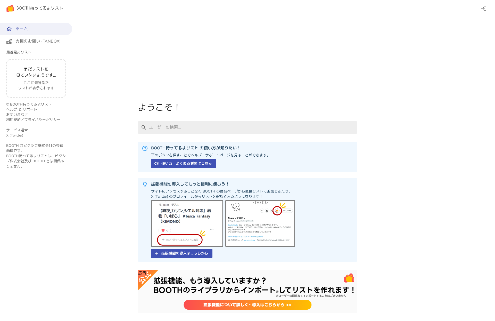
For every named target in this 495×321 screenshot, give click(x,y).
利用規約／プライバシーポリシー (33, 119)
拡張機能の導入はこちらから (184, 253)
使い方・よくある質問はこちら (186, 163)
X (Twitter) (14, 135)
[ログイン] (483, 8)
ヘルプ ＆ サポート (21, 109)
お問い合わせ (17, 114)
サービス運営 (17, 130)
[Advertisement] (247, 61)
